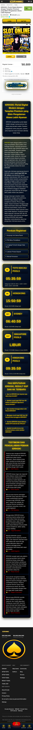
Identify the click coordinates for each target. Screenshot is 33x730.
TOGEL (16, 5)
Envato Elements (9, 709)
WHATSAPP (23, 727)
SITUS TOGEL (5, 674)
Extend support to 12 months (17, 74)
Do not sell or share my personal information (14, 699)
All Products (13, 710)
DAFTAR (23, 21)
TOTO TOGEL (5, 677)
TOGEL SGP (5, 683)
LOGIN (9, 21)
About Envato (5, 690)
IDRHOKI (3, 5)
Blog (21, 671)
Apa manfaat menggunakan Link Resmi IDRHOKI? (16, 410)
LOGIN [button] (9, 56)
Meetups (22, 677)
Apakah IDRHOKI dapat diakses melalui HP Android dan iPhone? (15, 422)
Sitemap (4, 702)
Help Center (15, 668)
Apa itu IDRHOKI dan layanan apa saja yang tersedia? (16, 395)
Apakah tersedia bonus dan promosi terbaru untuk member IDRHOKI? (14, 430)
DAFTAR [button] (20, 56)
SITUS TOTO (9, 5)
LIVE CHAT (29, 727)
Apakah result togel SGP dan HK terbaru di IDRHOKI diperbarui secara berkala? (16, 402)
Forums (22, 674)
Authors (14, 671)
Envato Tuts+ (24, 709)
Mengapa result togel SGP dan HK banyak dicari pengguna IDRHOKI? (16, 416)
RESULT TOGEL (6, 680)
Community (23, 668)
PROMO (3, 727)
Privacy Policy (6, 696)
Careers (4, 693)
